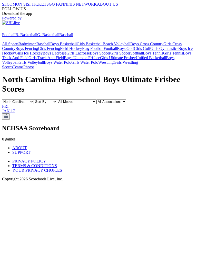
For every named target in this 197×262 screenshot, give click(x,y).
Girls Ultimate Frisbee (118, 58)
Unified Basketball (151, 58)
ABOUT (19, 148)
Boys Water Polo (57, 62)
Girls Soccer (120, 53)
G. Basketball (48, 34)
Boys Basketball (63, 44)
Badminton (27, 44)
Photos (28, 67)
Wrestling (106, 62)
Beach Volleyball (116, 44)
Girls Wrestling (126, 62)
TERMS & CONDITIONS (34, 165)
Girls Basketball (90, 44)
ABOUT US (107, 4)
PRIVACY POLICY (29, 161)
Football (8, 34)
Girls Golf (142, 48)
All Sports (10, 44)
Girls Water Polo (84, 62)
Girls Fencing (49, 48)
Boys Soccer (100, 53)
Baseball (66, 34)
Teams (18, 67)
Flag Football (93, 48)
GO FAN (56, 4)
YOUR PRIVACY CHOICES (37, 170)
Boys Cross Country (146, 44)
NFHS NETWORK (80, 4)
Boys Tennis (153, 53)
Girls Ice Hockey (29, 53)
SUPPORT (21, 152)
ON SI (21, 4)
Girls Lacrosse (78, 53)
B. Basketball (26, 34)
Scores (7, 67)
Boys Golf (125, 48)
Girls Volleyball (31, 62)
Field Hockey (71, 48)
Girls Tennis (173, 53)
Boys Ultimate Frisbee (82, 58)
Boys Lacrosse (54, 53)
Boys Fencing (26, 48)
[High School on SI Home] (22, 30)
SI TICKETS (38, 4)
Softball (136, 53)
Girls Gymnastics (164, 48)
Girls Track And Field (46, 58)
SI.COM (9, 4)
